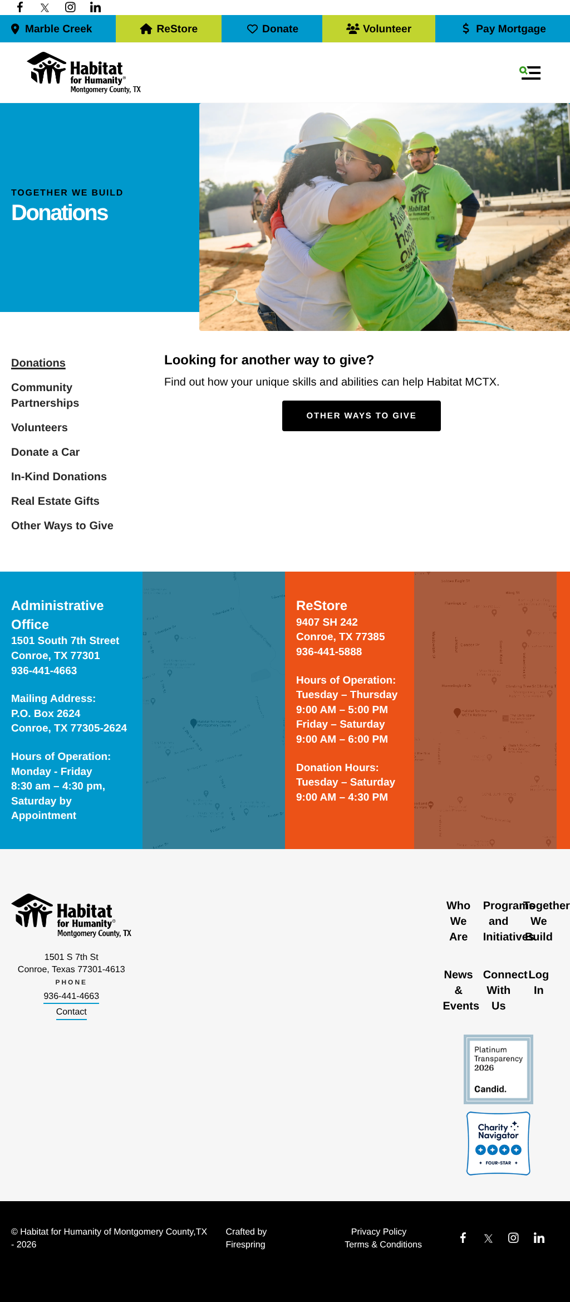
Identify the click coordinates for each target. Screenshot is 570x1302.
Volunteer (387, 29)
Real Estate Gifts (55, 501)
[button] (530, 73)
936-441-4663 (71, 996)
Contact (71, 1012)
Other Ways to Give (62, 526)
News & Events (461, 990)
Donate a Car (45, 452)
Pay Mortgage (511, 29)
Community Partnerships (45, 395)
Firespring (246, 1245)
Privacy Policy (379, 1232)
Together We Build (546, 921)
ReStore (177, 29)
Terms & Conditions (383, 1245)
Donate (280, 29)
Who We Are (458, 921)
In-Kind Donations (59, 477)
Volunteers (39, 428)
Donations (38, 363)
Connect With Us (505, 990)
